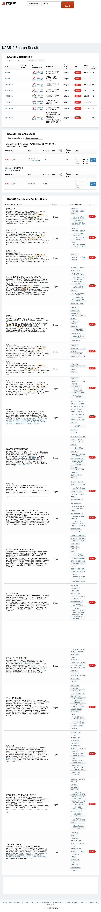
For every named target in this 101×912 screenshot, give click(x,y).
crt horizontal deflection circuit (78, 462)
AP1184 (44, 418)
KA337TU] (74, 838)
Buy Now (93, 159)
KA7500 (81, 420)
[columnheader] (12, 66)
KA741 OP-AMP (76, 531)
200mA (82, 211)
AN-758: (80, 442)
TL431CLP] (35, 857)
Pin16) (81, 270)
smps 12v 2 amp (76, 354)
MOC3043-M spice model (78, 577)
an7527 (82, 665)
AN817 (73, 477)
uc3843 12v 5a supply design (78, 705)
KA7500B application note (78, 488)
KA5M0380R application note (78, 605)
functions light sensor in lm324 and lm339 (78, 614)
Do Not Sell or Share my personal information (53, 903)
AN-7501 (82, 668)
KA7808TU (74, 865)
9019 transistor (77, 469)
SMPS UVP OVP (76, 333)
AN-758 (73, 444)
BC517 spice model (78, 569)
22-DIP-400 (38, 325)
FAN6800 (74, 472)
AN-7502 (74, 670)
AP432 (36, 420)
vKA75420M (75, 549)
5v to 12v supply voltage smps (78, 274)
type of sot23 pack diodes (78, 768)
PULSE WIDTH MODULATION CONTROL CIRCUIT (78, 222)
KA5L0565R (75, 591)
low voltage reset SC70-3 (78, 754)
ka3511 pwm (75, 321)
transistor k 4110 (78, 676)
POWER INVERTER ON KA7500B (78, 507)
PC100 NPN (75, 678)
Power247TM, (76, 504)
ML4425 (74, 681)
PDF (78, 73)
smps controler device (78, 396)
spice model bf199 (78, 563)
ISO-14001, (74, 588)
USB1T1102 (75, 543)
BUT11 (19, 465)
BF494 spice (75, 574)
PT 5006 (82, 356)
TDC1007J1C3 (75, 811)
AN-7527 (74, 665)
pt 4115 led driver (78, 662)
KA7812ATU (75, 854)
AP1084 (32, 418)
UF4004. (82, 535)
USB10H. (82, 541)
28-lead (82, 779)
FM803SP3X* (75, 746)
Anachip (74, 432)
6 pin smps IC (76, 340)
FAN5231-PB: (75, 660)
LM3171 (73, 566)
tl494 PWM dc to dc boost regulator (78, 700)
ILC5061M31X (75, 772)
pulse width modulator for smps (78, 299)
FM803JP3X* (11, 760)
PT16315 (81, 417)
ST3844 (24, 423)
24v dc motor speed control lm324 (78, 826)
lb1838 (82, 484)
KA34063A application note (78, 807)
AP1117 (20, 418)
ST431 (31, 420)
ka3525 (73, 851)
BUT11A (26, 465)
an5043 (74, 668)
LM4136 (82, 494)
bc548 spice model (78, 558)
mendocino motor (78, 814)
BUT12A (9, 672)
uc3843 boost (76, 709)
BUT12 (42, 670)
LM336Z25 (42, 853)
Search (67, 6)
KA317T (81, 822)
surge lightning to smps (78, 282)
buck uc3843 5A (77, 725)
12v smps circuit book (78, 294)
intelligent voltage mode (78, 217)
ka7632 (81, 491)
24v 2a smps (75, 867)
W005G (73, 551)
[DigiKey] (7, 160)
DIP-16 (73, 693)
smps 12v (74, 303)
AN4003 (35, 286)
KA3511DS (32, 184)
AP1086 (9, 420)
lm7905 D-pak (76, 599)
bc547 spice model (78, 571)
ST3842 (24, 422)
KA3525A (74, 484)
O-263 (73, 482)
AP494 (29, 423)
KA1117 (73, 417)
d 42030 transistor (78, 448)
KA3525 (73, 511)
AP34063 (36, 423)
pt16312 (74, 422)
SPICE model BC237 (78, 581)
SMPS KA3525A (76, 499)
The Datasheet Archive (9, 3)
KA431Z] (43, 857)
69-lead (74, 784)
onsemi (9, 168)
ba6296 (73, 497)
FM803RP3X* (75, 743)
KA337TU (74, 870)
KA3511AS (74, 254)
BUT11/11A (22, 456)
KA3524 (81, 691)
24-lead (74, 779)
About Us (50, 905)
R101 (81, 303)
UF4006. (82, 538)
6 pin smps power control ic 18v (78, 245)
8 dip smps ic (76, 528)
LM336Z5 (21, 855)
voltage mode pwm (78, 336)
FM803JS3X (75, 775)
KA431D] (18, 857)
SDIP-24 (73, 691)
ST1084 (38, 418)
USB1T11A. (74, 546)
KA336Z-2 (10, 855)
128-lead (74, 787)
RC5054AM (75, 859)
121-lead (74, 782)
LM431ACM (38, 855)
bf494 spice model (78, 561)
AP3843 (30, 422)
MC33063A (75, 685)
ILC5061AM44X (76, 765)
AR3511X (74, 326)
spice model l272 (77, 619)
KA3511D (74, 213)
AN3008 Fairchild (77, 458)
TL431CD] (10, 857)
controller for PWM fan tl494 (78, 722)
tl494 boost (76, 711)
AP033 (20, 420)
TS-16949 (74, 585)
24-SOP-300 (75, 313)
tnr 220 (81, 748)
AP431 (26, 420)
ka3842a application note (78, 609)
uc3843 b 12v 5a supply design (78, 717)
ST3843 (44, 422)
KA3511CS (74, 208)
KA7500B (74, 494)
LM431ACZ (26, 857)
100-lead (74, 790)
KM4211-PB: (75, 654)
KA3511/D (74, 308)
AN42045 (74, 673)
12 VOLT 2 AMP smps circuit (78, 234)
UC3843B (37, 422)
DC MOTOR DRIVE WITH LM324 (78, 797)
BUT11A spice (75, 475)
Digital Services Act (79, 903)
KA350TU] (74, 835)
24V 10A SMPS (76, 849)
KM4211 (73, 657)
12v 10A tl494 (76, 696)
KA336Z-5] (29, 855)
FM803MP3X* (75, 740)
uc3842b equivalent (78, 426)
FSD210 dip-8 (75, 593)
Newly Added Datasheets (11, 903)
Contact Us (93, 903)
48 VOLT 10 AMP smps (78, 238)
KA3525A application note (78, 819)
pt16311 (74, 414)
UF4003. (74, 535)
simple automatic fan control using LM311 (78, 802)
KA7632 (73, 526)
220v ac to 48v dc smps (78, 455)
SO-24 (73, 846)
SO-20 (73, 843)
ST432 (42, 420)
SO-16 (81, 841)
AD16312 (74, 429)
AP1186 (15, 420)
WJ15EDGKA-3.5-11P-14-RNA (34, 159)
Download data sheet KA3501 (78, 761)
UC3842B (16, 422)
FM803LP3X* (75, 738)
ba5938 (73, 491)
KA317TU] (74, 833)
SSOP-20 (81, 843)
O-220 (32, 458)
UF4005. (74, 538)
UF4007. (74, 541)
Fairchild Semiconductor (37, 73)
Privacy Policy (28, 903)
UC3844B (16, 423)
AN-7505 (74, 451)
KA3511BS (74, 228)
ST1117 (26, 418)
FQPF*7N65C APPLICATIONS (78, 554)
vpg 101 (74, 351)
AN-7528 (74, 467)
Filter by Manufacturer (15, 61)
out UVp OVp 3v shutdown (78, 278)
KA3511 (81, 268)
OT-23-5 (74, 841)
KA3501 (73, 748)
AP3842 (9, 422)
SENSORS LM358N (77, 516)
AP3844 (9, 423)
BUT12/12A (23, 664)
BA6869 (80, 482)
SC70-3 (18, 761)
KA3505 (73, 751)
